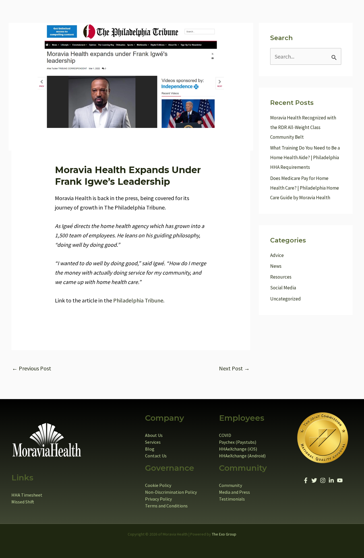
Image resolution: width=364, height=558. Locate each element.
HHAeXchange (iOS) (238, 449)
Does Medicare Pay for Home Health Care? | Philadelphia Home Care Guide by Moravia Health (304, 188)
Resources (280, 277)
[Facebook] (306, 480)
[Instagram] (323, 480)
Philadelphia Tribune (138, 300)
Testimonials (232, 499)
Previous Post (31, 368)
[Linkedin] (331, 480)
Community (230, 485)
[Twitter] (314, 480)
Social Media (283, 288)
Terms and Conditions (166, 506)
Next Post (234, 368)
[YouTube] (340, 480)
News (276, 266)
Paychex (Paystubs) (237, 442)
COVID (225, 435)
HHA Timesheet (26, 495)
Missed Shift (22, 502)
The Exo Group (224, 534)
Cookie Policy (158, 485)
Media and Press (234, 492)
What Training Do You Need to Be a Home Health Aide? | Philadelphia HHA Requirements (305, 157)
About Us (154, 435)
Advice (277, 255)
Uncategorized (285, 299)
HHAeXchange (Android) (242, 456)
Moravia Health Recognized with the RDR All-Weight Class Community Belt (303, 127)
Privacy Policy (158, 499)
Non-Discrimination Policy (171, 492)
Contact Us (156, 456)
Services (153, 442)
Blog (149, 449)
